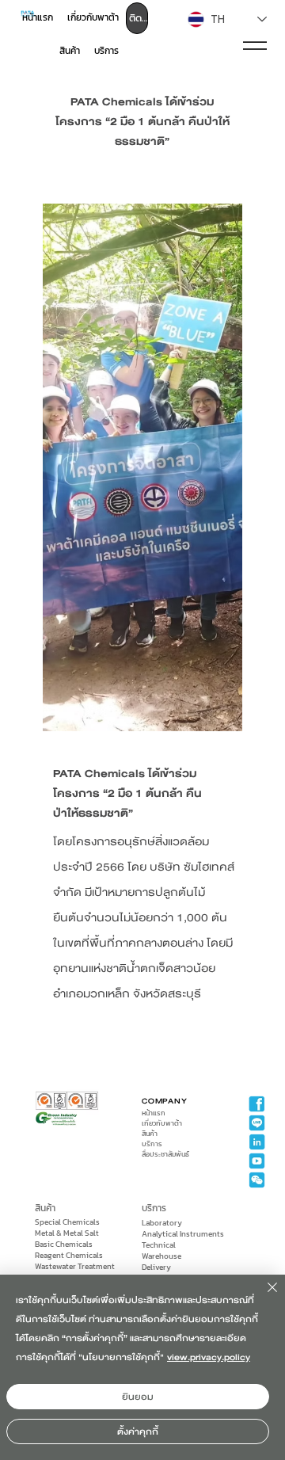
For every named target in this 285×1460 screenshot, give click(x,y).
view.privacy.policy (208, 1357)
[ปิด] (263, 1297)
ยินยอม (138, 1397)
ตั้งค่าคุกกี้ (137, 1431)
